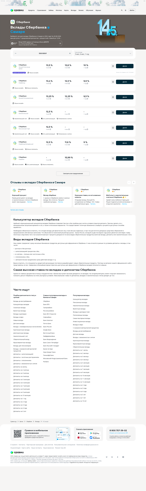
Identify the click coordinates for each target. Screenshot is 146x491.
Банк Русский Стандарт (51, 346)
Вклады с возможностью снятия (84, 337)
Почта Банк (47, 323)
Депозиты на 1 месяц (80, 350)
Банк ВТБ (46, 304)
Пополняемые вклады (80, 315)
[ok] (118, 457)
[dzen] (123, 457)
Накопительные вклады (81, 306)
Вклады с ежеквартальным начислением (27, 327)
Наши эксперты (36, 448)
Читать (29, 202)
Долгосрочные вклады (21, 333)
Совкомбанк (47, 317)
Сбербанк (22, 189)
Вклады (37, 421)
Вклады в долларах (19, 314)
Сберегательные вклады (81, 347)
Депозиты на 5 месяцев (21, 379)
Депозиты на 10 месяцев (21, 395)
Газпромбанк (47, 308)
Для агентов (49, 445)
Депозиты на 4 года (20, 408)
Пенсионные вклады (80, 302)
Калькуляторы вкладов (21, 304)
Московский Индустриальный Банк (55, 358)
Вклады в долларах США (81, 312)
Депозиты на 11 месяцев (81, 379)
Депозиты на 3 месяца (21, 373)
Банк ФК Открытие (49, 314)
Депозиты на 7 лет (79, 398)
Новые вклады (18, 320)
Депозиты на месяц (20, 367)
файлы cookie (32, 461)
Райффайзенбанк (49, 336)
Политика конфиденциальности (87, 445)
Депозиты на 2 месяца (21, 370)
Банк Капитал (48, 320)
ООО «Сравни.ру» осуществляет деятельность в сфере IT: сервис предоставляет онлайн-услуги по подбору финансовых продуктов (48, 456)
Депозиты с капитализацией (23, 354)
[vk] (112, 457)
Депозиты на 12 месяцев (81, 382)
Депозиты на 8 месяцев (21, 389)
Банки (21, 421)
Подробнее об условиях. (76, 462)
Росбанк (46, 362)
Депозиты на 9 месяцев (21, 392)
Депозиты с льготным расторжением (26, 357)
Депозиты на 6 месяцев (21, 383)
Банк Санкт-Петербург (50, 342)
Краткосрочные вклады (21, 330)
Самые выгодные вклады (81, 318)
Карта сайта (26, 448)
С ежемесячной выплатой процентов (86, 328)
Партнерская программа (34, 445)
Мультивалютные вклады (22, 342)
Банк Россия (47, 327)
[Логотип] (56, 452)
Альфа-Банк (47, 330)
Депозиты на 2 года (20, 402)
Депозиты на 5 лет (19, 411)
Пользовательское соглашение (64, 445)
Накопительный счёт (20, 336)
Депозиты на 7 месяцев (21, 386)
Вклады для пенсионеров (22, 346)
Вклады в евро (18, 317)
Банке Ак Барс (48, 349)
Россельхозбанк (48, 311)
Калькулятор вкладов (80, 299)
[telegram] (106, 457)
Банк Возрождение (49, 339)
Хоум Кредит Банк (49, 352)
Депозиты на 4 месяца (21, 376)
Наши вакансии (48, 448)
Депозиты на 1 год (19, 399)
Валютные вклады (19, 311)
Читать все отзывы (17, 210)
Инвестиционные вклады (81, 321)
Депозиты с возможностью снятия (25, 364)
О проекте (13, 445)
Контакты (22, 445)
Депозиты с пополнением (22, 360)
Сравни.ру (13, 421)
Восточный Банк (49, 333)
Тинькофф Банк (48, 355)
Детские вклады (18, 323)
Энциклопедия (15, 448)
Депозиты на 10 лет (80, 401)
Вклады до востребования (22, 301)
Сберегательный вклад (21, 339)
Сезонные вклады (19, 308)
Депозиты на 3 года (20, 405)
